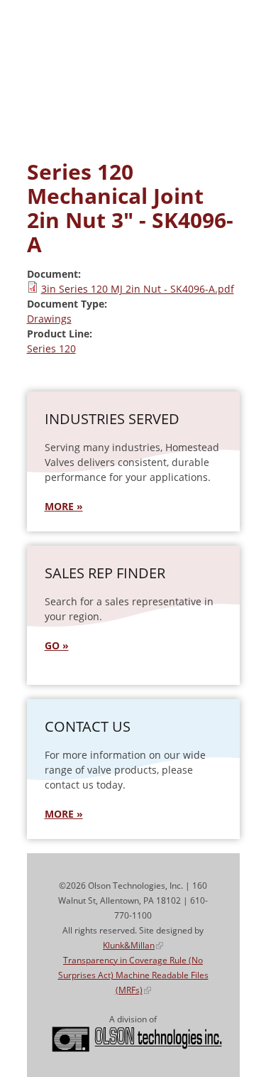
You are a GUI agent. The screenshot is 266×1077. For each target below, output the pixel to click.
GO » (57, 645)
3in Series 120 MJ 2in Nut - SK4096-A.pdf (137, 289)
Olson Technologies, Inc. (137, 1039)
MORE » (64, 506)
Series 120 (51, 348)
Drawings (49, 318)
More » (64, 814)
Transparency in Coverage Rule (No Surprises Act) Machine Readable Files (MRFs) (133, 975)
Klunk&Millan (133, 945)
